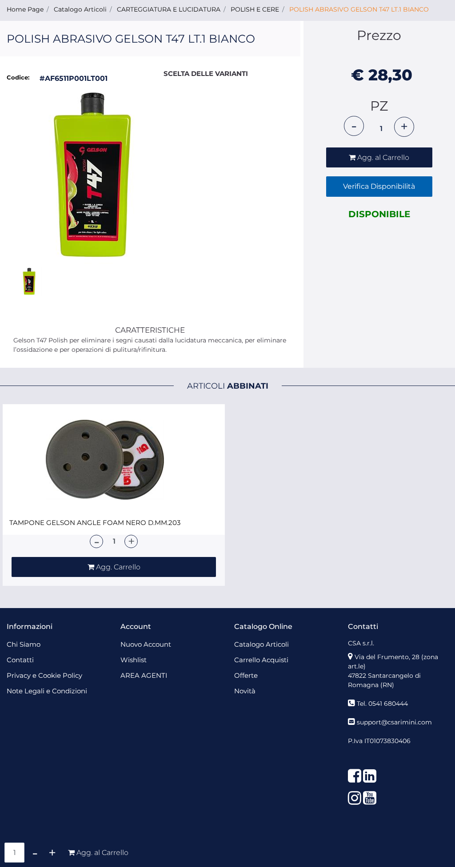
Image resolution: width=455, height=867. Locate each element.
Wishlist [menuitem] (133, 660)
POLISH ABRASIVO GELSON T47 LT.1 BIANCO (359, 9)
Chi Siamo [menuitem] (23, 644)
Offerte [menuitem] (246, 675)
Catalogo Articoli (80, 9)
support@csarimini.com (394, 722)
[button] (93, 175)
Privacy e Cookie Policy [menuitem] (44, 675)
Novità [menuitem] (244, 691)
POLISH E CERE (255, 9)
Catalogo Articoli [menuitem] (261, 644)
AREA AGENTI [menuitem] (144, 675)
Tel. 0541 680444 (382, 704)
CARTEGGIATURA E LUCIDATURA (168, 9)
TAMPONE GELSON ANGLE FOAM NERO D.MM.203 (94, 523)
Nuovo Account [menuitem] (145, 644)
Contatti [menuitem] (20, 660)
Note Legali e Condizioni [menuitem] (47, 691)
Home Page (25, 9)
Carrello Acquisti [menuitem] (261, 660)
